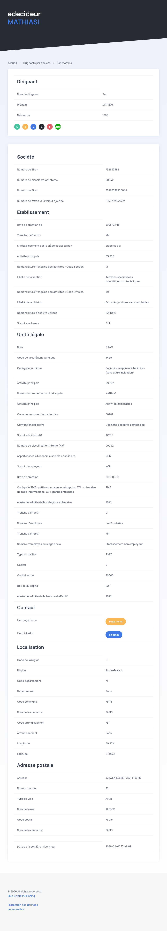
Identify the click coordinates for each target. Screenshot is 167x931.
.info (58, 127)
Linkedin (114, 634)
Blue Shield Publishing (21, 896)
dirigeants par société (37, 63)
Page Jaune (115, 621)
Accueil (12, 63)
